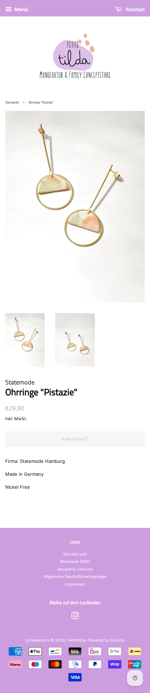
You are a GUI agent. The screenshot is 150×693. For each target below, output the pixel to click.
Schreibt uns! (75, 554)
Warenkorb (135, 9)
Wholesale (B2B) (75, 561)
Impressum (75, 584)
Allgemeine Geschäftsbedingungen (75, 576)
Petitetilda (76, 640)
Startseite (12, 102)
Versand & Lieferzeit (75, 569)
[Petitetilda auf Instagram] (75, 617)
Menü (21, 9)
